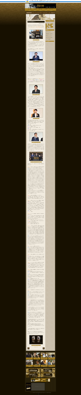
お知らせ (35, 9)
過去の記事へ (28, 348)
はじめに (30, 9)
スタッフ (51, 9)
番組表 (27, 1)
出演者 (46, 9)
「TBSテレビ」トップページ (27, 0)
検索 (32, 1)
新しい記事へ (44, 348)
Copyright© (31, 392)
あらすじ (40, 9)
